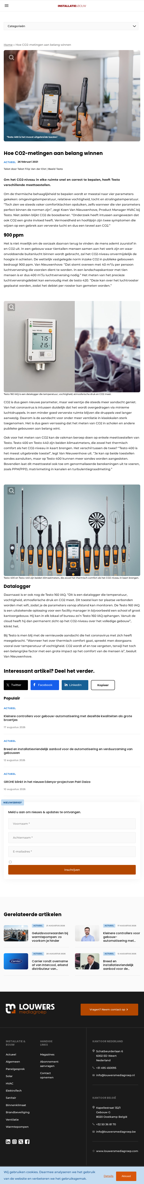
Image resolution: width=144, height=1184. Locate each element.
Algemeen (13, 1061)
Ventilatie (12, 1119)
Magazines (47, 1054)
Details (108, 1176)
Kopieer (103, 685)
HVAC (9, 1083)
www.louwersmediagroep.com (117, 1151)
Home (8, 44)
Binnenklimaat (16, 1105)
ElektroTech (14, 1090)
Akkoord (126, 1176)
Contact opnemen (47, 1075)
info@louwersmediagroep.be (116, 1131)
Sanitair (11, 1097)
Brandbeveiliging (18, 1112)
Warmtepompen (17, 1126)
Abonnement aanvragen (49, 1063)
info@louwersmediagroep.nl (115, 1075)
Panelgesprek (15, 1069)
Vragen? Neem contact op (107, 1009)
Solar (9, 1076)
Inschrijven (72, 870)
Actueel (10, 162)
